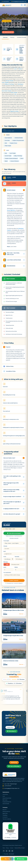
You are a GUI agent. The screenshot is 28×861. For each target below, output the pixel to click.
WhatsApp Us (12, 731)
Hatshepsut (20, 84)
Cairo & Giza (5, 794)
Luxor (15, 68)
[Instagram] (9, 851)
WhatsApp (5, 561)
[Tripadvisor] (12, 851)
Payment (7, 347)
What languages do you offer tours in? (13, 483)
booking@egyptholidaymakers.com (19, 1)
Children (16, 567)
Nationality (17, 556)
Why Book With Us (6, 811)
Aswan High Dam (11, 210)
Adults (4, 567)
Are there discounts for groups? (13, 514)
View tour (22, 613)
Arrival (4, 556)
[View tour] (14, 600)
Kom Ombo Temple (6, 90)
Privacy (7, 847)
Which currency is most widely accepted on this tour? (13, 490)
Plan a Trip (7, 858)
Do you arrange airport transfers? (13, 496)
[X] (6, 851)
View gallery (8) (9, 32)
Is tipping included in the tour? (13, 508)
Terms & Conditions (7, 819)
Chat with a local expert (15, 533)
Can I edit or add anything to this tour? (13, 476)
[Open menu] (25, 5)
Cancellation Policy (9, 371)
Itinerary (12, 37)
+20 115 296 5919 (6, 1)
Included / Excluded (21, 37)
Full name (5, 546)
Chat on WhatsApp (15, 766)
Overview (5, 37)
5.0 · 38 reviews (14, 679)
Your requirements (7, 572)
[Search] (21, 5)
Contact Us (5, 817)
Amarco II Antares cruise (10, 661)
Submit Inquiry (14, 580)
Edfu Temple (14, 92)
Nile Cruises (5, 799)
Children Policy (8, 366)
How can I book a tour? (13, 458)
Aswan (20, 68)
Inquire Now (10, 727)
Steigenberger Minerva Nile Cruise (13, 610)
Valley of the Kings (9, 84)
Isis (15, 94)
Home (3, 18)
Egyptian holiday (14, 111)
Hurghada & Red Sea (7, 801)
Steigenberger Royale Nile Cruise (13, 635)
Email (4, 551)
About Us (4, 809)
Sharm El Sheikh (6, 803)
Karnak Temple (9, 80)
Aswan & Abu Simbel (7, 798)
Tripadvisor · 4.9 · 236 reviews (15, 683)
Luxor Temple (5, 82)
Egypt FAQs (5, 813)
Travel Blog (5, 815)
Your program (6, 540)
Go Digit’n (23, 847)
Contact (11, 847)
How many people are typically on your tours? (13, 502)
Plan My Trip (14, 762)
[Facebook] (4, 851)
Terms (4, 847)
